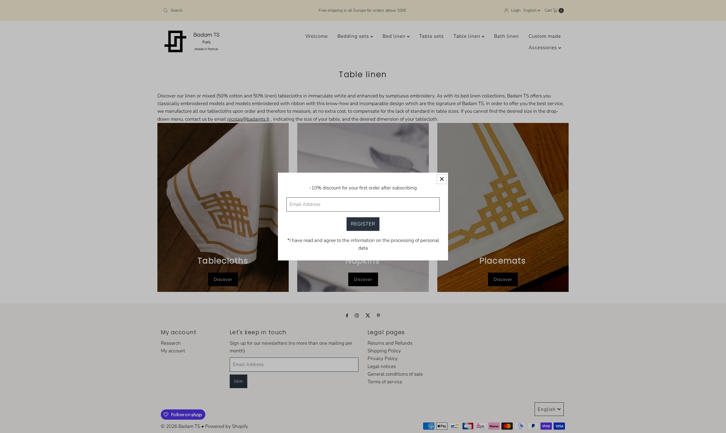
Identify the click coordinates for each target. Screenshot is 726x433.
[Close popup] (442, 179)
